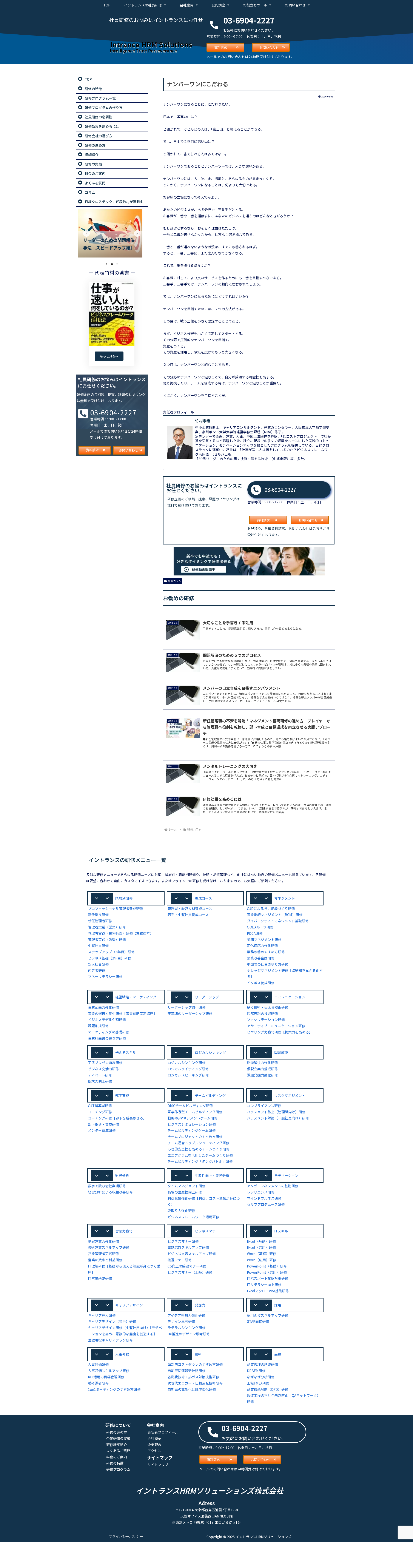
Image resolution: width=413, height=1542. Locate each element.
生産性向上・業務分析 (212, 1175)
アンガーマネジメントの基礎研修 (272, 1185)
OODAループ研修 (260, 927)
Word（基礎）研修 (261, 1253)
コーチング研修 (100, 1111)
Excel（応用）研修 (261, 1247)
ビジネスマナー (207, 1231)
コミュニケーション (289, 996)
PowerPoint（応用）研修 (267, 1272)
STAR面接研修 (258, 1321)
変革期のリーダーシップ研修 (190, 1013)
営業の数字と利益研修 (105, 1259)
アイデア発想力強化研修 (186, 1315)
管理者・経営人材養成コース (190, 908)
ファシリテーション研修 (266, 1019)
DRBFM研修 (256, 1370)
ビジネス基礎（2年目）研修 (109, 958)
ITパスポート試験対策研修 (267, 1278)
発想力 (200, 1305)
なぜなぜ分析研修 (260, 1376)
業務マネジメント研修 (264, 939)
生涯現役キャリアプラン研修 (110, 1340)
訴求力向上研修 (100, 1081)
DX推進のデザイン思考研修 (189, 1333)
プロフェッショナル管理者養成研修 (115, 908)
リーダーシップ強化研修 (186, 1007)
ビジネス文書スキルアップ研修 (192, 1253)
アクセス (154, 1450)
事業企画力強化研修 (103, 1007)
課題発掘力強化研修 (262, 1075)
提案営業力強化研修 (103, 1241)
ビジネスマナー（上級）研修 (190, 1272)
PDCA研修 (254, 933)
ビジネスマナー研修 (183, 1241)
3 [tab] (117, 264)
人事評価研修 (98, 1364)
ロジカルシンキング (210, 1052)
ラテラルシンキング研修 (186, 1327)
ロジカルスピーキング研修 (188, 1075)
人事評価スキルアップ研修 (108, 1370)
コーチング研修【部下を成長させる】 (117, 1118)
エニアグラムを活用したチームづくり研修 (200, 1155)
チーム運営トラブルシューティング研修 (198, 1142)
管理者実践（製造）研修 (107, 939)
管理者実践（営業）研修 (107, 927)
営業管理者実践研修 (103, 1253)
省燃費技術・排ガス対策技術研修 (193, 1376)
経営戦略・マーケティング (135, 996)
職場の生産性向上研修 (185, 1192)
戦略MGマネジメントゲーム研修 (192, 1118)
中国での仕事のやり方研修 (267, 964)
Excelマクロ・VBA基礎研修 (268, 1290)
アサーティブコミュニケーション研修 (276, 1025)
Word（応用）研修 (261, 1259)
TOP (106, 5)
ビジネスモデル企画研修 (107, 1019)
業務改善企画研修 (260, 958)
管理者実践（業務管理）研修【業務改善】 (120, 933)
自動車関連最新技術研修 (186, 1370)
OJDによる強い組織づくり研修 (271, 908)
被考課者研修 (98, 1383)
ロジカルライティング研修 (188, 1068)
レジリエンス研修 (260, 1192)
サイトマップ (158, 1464)
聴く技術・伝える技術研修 (267, 1007)
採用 (277, 1305)
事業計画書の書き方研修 (107, 1038)
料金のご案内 (116, 1456)
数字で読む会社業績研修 (107, 1185)
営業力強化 (124, 1231)
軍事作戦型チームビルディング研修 (195, 1111)
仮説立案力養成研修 (262, 1068)
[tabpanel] (112, 233)
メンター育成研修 (102, 1130)
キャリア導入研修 (102, 1315)
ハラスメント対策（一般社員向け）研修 (278, 1118)
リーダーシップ (207, 996)
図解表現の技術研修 (262, 1013)
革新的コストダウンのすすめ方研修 (195, 1364)
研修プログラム (118, 1469)
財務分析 (122, 1175)
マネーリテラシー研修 (105, 976)
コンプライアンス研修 (264, 1105)
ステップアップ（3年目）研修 (111, 951)
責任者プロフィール (163, 1432)
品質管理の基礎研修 (262, 1364)
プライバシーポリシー (126, 1536)
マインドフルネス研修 (264, 1198)
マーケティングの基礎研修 (108, 1032)
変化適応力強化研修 (262, 945)
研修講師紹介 (116, 1444)
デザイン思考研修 (181, 1321)
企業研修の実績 (118, 1438)
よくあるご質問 (118, 1450)
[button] (126, 898)
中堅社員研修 (98, 945)
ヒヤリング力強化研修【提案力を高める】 (279, 1032)
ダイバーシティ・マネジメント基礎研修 (278, 920)
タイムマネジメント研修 (186, 1185)
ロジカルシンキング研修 (186, 1062)
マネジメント (284, 898)
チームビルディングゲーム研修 (192, 1130)
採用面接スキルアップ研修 (267, 1315)
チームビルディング (210, 1095)
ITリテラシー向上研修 (264, 1284)
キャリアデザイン (129, 1305)
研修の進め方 (116, 1432)
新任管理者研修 (100, 920)
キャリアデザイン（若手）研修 (112, 1321)
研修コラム (174, 581)
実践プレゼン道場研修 (105, 1062)
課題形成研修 (98, 1025)
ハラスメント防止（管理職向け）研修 (276, 1111)
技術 (198, 1354)
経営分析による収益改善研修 (110, 1192)
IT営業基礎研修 (100, 1278)
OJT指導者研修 (100, 1105)
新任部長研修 (98, 914)
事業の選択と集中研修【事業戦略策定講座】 (122, 1013)
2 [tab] (112, 264)
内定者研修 (96, 970)
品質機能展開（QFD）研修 (267, 1389)
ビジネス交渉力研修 (103, 1068)
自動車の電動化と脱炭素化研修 (192, 1389)
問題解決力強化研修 (262, 1062)
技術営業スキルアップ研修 (108, 1247)
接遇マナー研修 (180, 1259)
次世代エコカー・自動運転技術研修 (195, 1383)
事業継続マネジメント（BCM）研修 (274, 914)
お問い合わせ (295, 5)
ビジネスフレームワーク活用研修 (193, 1216)
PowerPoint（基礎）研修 (267, 1266)
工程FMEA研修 (258, 1383)
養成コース (203, 898)
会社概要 (154, 1438)
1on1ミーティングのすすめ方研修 (114, 1389)
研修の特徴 (114, 1463)
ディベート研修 (100, 1075)
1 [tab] (107, 264)
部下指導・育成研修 (103, 1124)
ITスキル (281, 1231)
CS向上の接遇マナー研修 (187, 1266)
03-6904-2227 (280, 489)
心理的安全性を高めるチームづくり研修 (199, 1149)
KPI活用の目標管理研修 (106, 1376)
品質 (277, 1354)
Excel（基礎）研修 (261, 1241)
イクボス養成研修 (260, 982)
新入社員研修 (98, 964)
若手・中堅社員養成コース (188, 914)
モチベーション (286, 1175)
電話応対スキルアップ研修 (188, 1247)
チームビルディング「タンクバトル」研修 (200, 1161)
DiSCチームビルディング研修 (190, 1105)
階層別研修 (124, 898)
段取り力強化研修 (181, 1210)
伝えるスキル (125, 1052)
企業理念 (154, 1444)
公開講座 (218, 5)
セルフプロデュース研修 (266, 1204)
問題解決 (281, 1052)
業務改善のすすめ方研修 (266, 951)
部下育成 (122, 1095)
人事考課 (122, 1354)
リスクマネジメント (289, 1095)
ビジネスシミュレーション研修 (192, 1124)
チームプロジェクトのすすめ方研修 (195, 1136)
